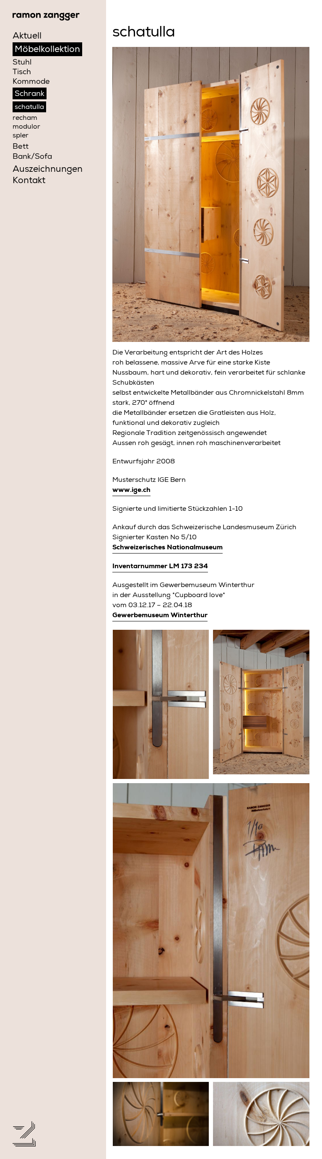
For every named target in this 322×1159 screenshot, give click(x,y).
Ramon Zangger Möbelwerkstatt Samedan (46, 17)
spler (21, 136)
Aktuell (27, 36)
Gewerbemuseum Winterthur (160, 616)
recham (25, 118)
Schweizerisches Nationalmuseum (167, 548)
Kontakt (29, 181)
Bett (21, 147)
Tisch (22, 72)
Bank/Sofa (32, 157)
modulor (26, 127)
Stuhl (22, 63)
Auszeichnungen (48, 170)
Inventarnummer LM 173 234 (160, 567)
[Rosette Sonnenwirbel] (261, 1114)
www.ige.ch (131, 490)
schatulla (29, 107)
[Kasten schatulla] (261, 702)
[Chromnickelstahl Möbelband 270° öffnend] (161, 704)
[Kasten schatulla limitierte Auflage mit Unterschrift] (211, 931)
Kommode (31, 82)
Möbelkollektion (47, 50)
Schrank (29, 94)
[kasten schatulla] (210, 194)
